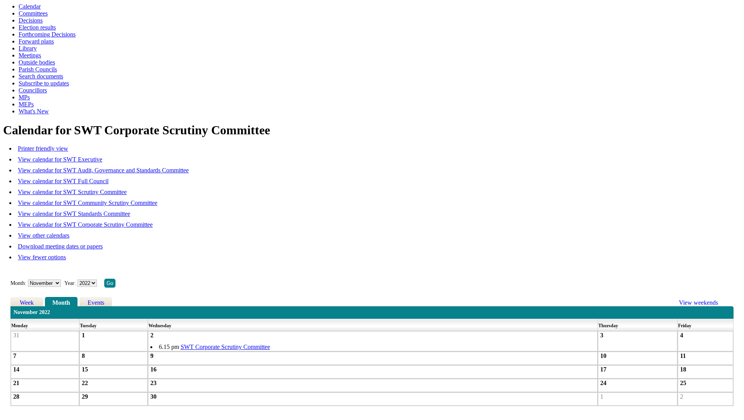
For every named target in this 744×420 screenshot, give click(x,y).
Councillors (33, 90)
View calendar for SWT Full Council (63, 181)
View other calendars (43, 235)
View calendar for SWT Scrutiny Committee (72, 192)
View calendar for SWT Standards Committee (74, 213)
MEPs (26, 104)
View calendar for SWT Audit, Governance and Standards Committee (103, 170)
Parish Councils (38, 69)
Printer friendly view (43, 148)
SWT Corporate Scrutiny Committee (225, 347)
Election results (37, 27)
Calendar (30, 6)
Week (27, 302)
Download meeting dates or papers (60, 246)
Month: (18, 283)
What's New (34, 111)
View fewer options (42, 257)
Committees (33, 13)
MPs (24, 97)
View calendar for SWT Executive (60, 159)
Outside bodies (37, 62)
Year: (71, 283)
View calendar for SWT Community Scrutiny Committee (87, 203)
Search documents (41, 76)
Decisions (31, 20)
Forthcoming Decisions (47, 34)
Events (96, 302)
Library (28, 48)
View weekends (698, 302)
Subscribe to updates (44, 83)
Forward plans (36, 41)
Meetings (30, 55)
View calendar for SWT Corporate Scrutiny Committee (85, 224)
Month (61, 302)
